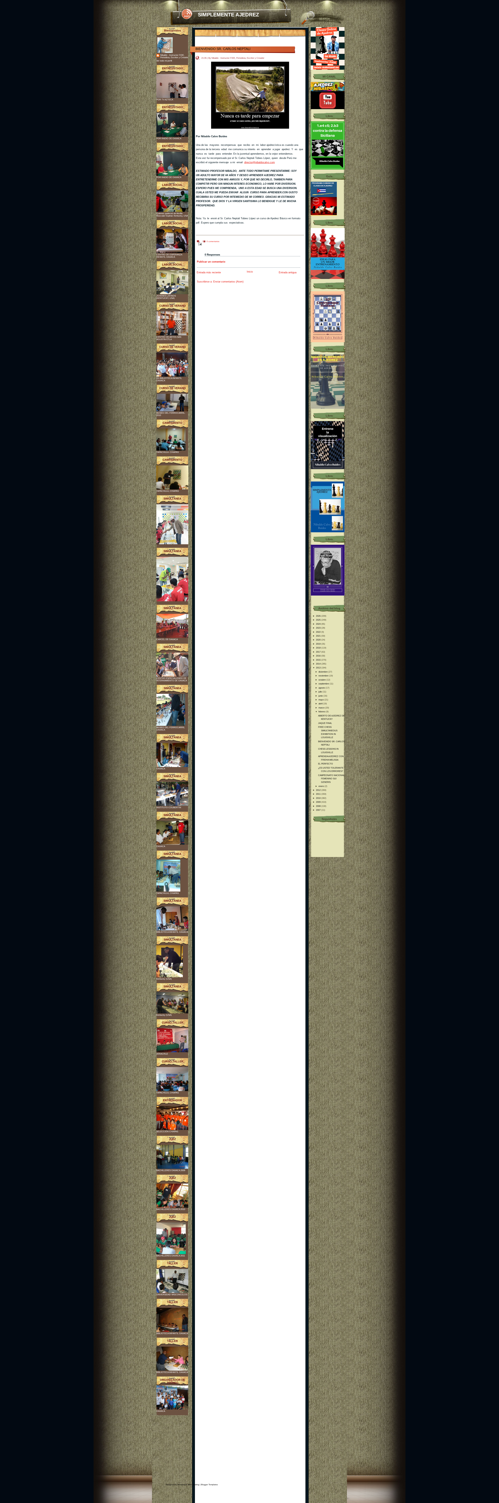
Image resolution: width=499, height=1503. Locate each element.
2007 (318, 810)
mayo (321, 699)
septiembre (324, 683)
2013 (318, 667)
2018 (318, 648)
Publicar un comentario (211, 261)
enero (322, 786)
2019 (318, 644)
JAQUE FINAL (325, 723)
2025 (318, 620)
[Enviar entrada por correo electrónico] (199, 243)
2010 (318, 798)
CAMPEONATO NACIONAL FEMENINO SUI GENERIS (331, 778)
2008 (318, 806)
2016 (318, 656)
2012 (318, 790)
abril (321, 703)
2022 (318, 632)
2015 (318, 660)
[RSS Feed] (186, 13)
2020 (318, 640)
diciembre (323, 672)
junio (321, 696)
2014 (318, 664)
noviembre (324, 675)
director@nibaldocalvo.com (259, 162)
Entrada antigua (287, 272)
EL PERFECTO (325, 764)
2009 (318, 802)
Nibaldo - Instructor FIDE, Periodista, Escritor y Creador (174, 56)
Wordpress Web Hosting (188, 1484)
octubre (322, 680)
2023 (318, 628)
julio (321, 691)
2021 (318, 636)
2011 (318, 794)
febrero (322, 711)
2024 (318, 624)
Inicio (250, 271)
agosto (322, 688)
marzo (322, 708)
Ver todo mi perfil (164, 61)
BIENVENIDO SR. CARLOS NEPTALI (223, 49)
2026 (318, 616)
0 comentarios (213, 241)
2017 (318, 652)
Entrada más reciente (209, 272)
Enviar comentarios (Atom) (228, 281)
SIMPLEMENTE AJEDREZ (228, 15)
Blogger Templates (209, 1484)
